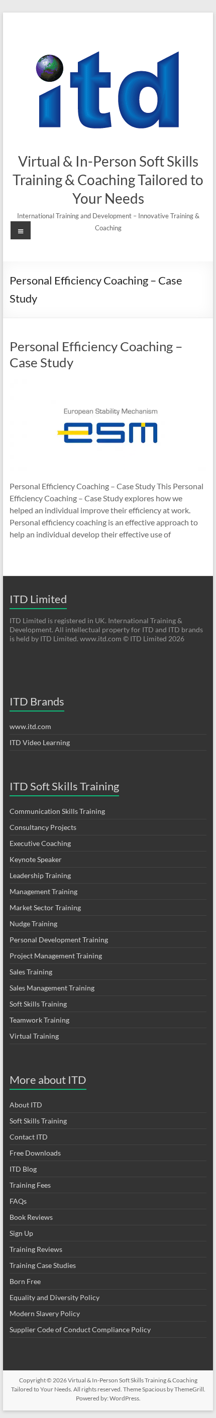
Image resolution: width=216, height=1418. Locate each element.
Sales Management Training (52, 987)
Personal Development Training (59, 939)
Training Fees (30, 1185)
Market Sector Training (45, 907)
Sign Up (21, 1233)
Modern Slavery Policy (45, 1313)
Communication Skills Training (57, 811)
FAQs (18, 1201)
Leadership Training (40, 875)
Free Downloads (35, 1153)
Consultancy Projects (43, 827)
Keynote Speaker (36, 859)
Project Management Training (56, 955)
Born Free (25, 1281)
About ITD (26, 1104)
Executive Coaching (40, 843)
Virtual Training (34, 1036)
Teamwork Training (39, 1020)
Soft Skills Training (38, 1004)
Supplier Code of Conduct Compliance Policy (80, 1329)
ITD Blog (23, 1169)
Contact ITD (29, 1136)
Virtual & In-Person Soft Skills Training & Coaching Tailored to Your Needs (108, 180)
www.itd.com (30, 726)
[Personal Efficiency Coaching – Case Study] (108, 384)
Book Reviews (31, 1217)
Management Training (43, 891)
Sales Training (31, 971)
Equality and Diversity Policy (54, 1297)
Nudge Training (33, 923)
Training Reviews (36, 1249)
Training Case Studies (43, 1265)
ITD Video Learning (40, 742)
